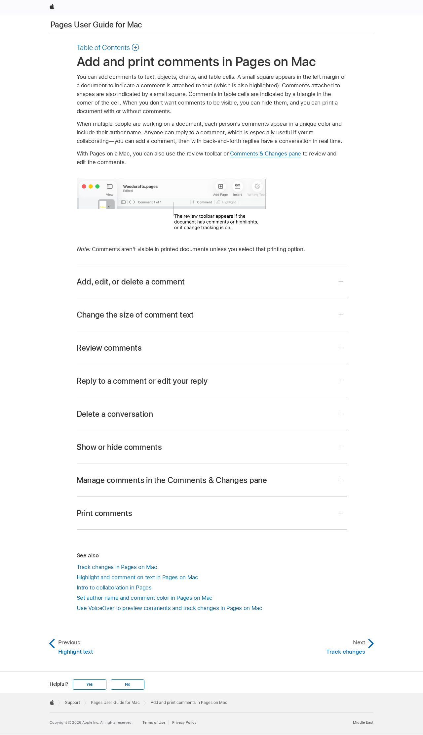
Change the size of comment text (135, 315)
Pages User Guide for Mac (96, 24)
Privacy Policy (184, 722)
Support (72, 702)
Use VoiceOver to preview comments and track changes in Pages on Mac (169, 608)
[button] (108, 47)
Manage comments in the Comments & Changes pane (172, 480)
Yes (89, 684)
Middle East (363, 722)
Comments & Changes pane (265, 153)
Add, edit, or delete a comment (131, 281)
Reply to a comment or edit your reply (142, 381)
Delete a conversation (115, 414)
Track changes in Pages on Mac (117, 567)
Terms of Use (153, 722)
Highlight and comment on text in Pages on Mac (137, 577)
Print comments (105, 513)
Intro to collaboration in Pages (114, 587)
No (127, 684)
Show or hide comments (119, 447)
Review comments (109, 348)
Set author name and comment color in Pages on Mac (145, 597)
